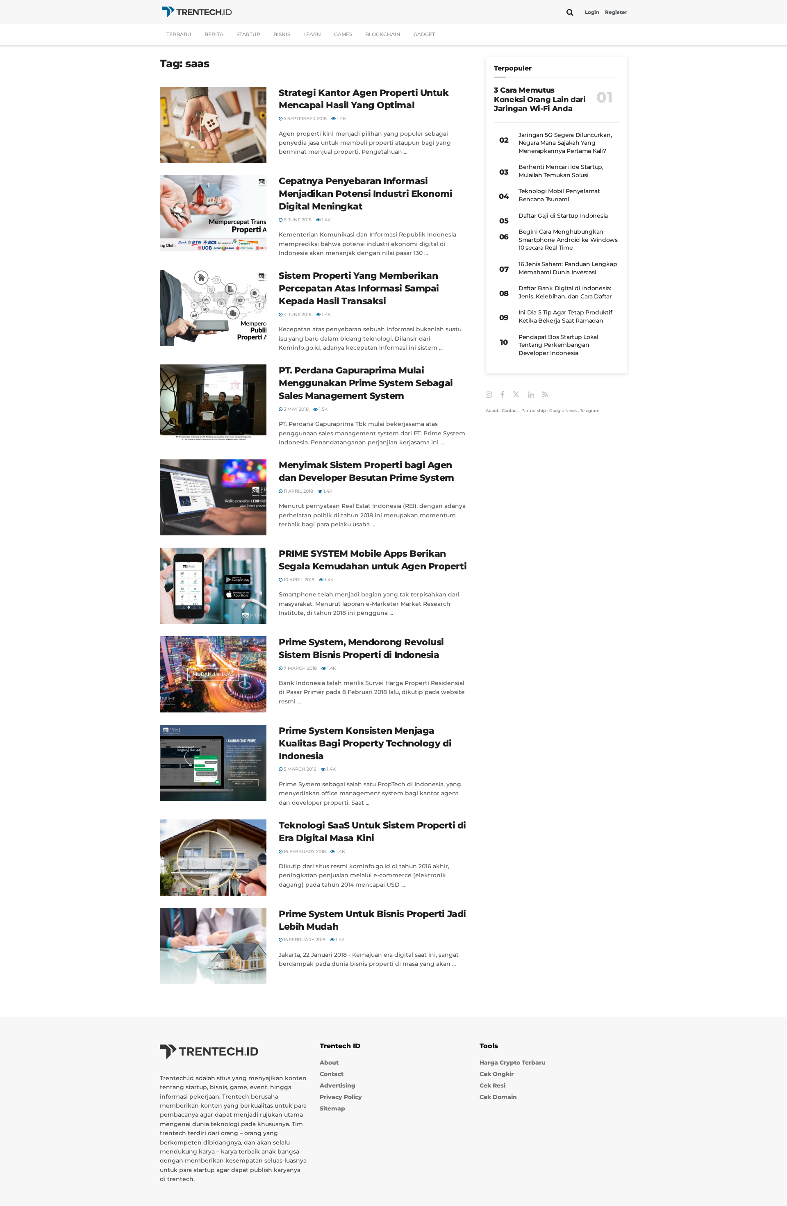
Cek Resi (492, 1085)
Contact (510, 410)
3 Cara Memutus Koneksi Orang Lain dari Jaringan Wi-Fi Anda (540, 99)
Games (343, 34)
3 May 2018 (295, 409)
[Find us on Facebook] (502, 395)
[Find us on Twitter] (516, 395)
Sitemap (332, 1108)
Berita (214, 34)
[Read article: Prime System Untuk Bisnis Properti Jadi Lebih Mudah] (213, 946)
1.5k (323, 409)
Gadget (424, 34)
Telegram (590, 410)
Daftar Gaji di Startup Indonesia (563, 215)
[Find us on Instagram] (489, 395)
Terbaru (178, 34)
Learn (312, 34)
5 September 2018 (304, 118)
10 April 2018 (298, 580)
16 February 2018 (304, 851)
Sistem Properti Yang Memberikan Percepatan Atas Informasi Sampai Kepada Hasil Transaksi (359, 288)
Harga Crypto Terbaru (513, 1062)
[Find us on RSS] (545, 395)
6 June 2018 (297, 220)
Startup (248, 34)
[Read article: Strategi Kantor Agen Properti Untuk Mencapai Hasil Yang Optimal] (213, 125)
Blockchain (382, 34)
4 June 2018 (297, 314)
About (492, 410)
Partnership (533, 410)
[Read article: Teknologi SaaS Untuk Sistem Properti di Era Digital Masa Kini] (213, 857)
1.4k (341, 118)
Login (592, 12)
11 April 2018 (297, 491)
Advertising (337, 1085)
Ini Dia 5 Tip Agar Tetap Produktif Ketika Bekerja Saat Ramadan (565, 316)
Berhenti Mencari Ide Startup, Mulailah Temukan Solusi (561, 171)
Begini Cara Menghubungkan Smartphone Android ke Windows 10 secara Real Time (568, 239)
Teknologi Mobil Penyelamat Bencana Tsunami (559, 195)
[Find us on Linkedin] (531, 395)
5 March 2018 (299, 769)
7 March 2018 (299, 668)
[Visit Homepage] (197, 12)
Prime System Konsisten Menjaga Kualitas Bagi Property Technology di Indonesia (365, 743)
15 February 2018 (303, 939)
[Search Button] (569, 12)
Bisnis (281, 34)
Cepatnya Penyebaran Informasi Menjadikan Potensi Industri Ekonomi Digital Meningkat (366, 193)
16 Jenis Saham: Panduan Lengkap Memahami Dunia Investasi (568, 268)
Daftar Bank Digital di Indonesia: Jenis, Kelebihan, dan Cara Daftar (565, 292)
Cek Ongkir (497, 1074)
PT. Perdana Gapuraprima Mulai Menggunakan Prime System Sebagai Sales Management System (366, 383)
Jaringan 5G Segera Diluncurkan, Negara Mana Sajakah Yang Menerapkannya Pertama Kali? (565, 143)
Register (616, 12)
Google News (563, 410)
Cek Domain (498, 1097)
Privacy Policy (341, 1097)
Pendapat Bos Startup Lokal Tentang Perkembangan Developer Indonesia (558, 345)
